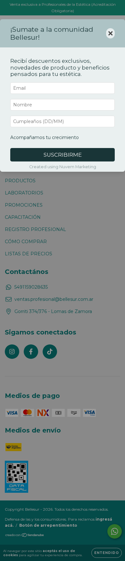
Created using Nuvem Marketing (62, 166)
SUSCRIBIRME (63, 155)
